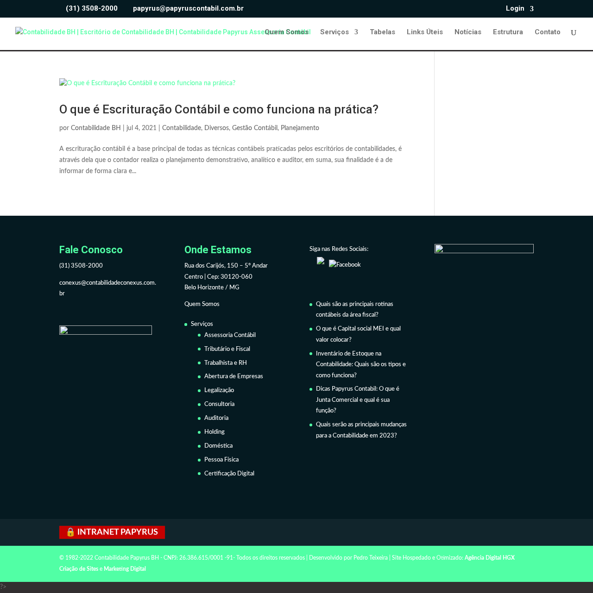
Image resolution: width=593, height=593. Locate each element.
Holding (214, 432)
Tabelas (382, 32)
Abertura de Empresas (233, 377)
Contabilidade (181, 128)
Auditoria (216, 418)
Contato (548, 32)
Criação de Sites (78, 569)
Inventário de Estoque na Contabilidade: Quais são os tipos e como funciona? (361, 365)
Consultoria (219, 404)
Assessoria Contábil (230, 335)
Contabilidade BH (96, 128)
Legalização (219, 390)
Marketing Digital (125, 569)
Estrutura (508, 32)
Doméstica (218, 446)
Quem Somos (287, 32)
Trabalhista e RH (225, 363)
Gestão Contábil (255, 128)
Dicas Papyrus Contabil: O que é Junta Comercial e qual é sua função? (357, 400)
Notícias (467, 32)
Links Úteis (425, 32)
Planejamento (300, 128)
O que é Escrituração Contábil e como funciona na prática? (219, 109)
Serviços (334, 32)
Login (515, 8)
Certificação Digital (229, 474)
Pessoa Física (221, 460)
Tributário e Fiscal (227, 349)
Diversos (216, 128)
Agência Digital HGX (490, 558)
